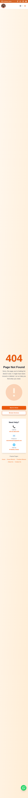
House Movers (11, 459)
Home (3, 459)
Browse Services (14, 413)
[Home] (3, 6)
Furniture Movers (21, 459)
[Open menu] (25, 6)
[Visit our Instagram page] (23, 1)
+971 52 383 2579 (14, 431)
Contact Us (18, 462)
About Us (10, 462)
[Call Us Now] (4, 788)
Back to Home (14, 407)
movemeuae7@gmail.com (14, 440)
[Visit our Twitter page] (20, 1)
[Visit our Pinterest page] (26, 1)
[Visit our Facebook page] (17, 1)
